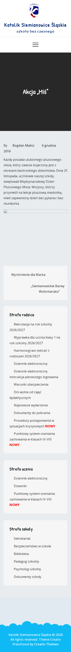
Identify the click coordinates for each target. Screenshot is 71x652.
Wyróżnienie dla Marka (28, 274)
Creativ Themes (46, 644)
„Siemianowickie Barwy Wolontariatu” (47, 289)
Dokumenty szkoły (27, 577)
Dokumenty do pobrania (32, 413)
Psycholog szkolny (27, 569)
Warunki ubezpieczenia (31, 384)
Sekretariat (22, 538)
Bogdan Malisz (23, 145)
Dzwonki (20, 486)
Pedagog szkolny (26, 561)
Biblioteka (21, 554)
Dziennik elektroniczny (31, 363)
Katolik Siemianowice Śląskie (35, 24)
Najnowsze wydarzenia (31, 405)
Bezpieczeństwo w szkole (32, 546)
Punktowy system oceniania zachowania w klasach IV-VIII (32, 439)
